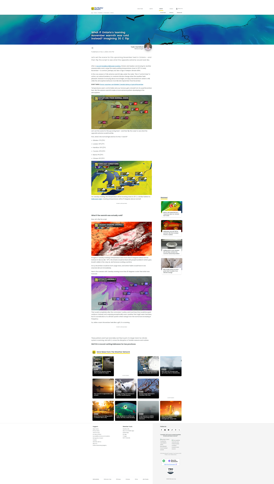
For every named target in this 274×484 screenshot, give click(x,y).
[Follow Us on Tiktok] (172, 430)
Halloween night (96, 199)
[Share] (92, 48)
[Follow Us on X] (179, 430)
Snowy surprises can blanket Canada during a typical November (121, 84)
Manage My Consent (98, 438)
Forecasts (106, 13)
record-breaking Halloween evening (108, 66)
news (95, 13)
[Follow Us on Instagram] (165, 430)
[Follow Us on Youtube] (168, 430)
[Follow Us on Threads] (175, 430)
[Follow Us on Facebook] (161, 430)
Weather (100, 13)
